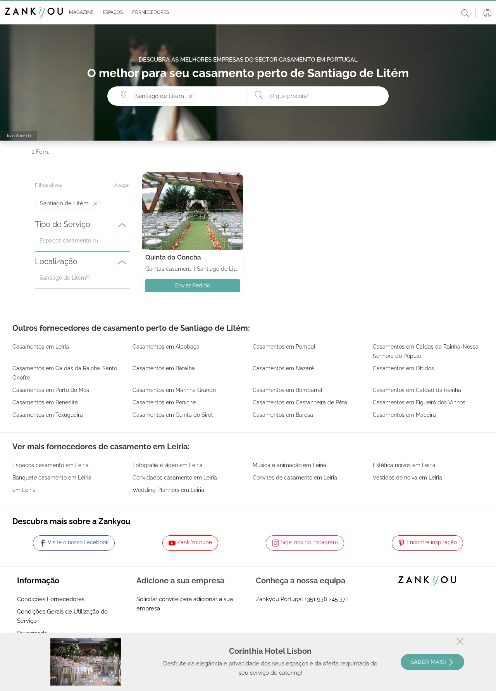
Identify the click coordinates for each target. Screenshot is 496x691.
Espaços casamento (65, 240)
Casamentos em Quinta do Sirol (173, 415)
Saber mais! (429, 661)
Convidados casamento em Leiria (175, 477)
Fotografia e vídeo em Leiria (168, 465)
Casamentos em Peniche (164, 402)
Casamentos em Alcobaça (166, 347)
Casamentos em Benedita (45, 402)
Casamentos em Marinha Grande (174, 390)
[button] (79, 12)
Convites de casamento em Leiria (295, 477)
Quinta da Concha (173, 257)
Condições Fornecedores (50, 599)
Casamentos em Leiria (40, 347)
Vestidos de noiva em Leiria (407, 477)
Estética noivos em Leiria (404, 465)
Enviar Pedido (192, 285)
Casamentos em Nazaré (283, 368)
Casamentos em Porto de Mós (50, 390)
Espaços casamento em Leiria (50, 465)
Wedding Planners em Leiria (168, 490)
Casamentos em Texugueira (47, 415)
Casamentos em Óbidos (403, 368)
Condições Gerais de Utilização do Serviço (62, 616)
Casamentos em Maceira (404, 415)
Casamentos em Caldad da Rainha (417, 390)
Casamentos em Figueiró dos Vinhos (419, 402)
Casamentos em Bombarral (287, 390)
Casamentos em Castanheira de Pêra (300, 402)
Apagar (122, 185)
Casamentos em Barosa (283, 415)
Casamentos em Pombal (284, 347)
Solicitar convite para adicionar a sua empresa (184, 604)
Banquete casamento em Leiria (51, 477)
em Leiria (24, 490)
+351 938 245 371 (326, 599)
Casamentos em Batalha (164, 368)
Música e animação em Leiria (289, 465)
